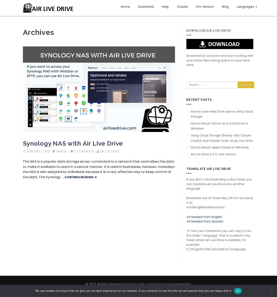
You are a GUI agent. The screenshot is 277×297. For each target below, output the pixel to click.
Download (146, 7)
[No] (272, 291)
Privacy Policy (136, 284)
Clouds (182, 7)
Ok (238, 290)
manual (62, 151)
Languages (246, 7)
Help (165, 7)
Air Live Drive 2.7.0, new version (213, 154)
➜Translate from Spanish (204, 221)
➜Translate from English (204, 217)
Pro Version (205, 7)
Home (125, 7)
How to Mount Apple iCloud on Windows (220, 147)
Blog (225, 7)
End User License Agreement (170, 284)
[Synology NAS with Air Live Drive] (99, 89)
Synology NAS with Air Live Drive (73, 143)
